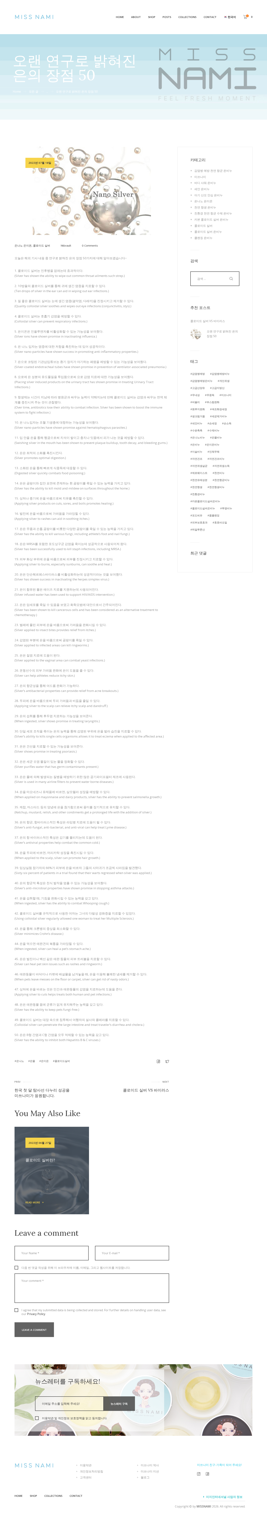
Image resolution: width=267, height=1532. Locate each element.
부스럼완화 (213, 402)
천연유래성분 (199, 480)
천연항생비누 (216, 487)
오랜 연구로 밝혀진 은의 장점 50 (222, 333)
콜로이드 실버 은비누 (208, 232)
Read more (32, 1202)
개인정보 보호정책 (70, 1418)
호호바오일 (220, 522)
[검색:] (214, 278)
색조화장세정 (219, 409)
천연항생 (197, 487)
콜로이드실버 (62, 1061)
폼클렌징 (214, 515)
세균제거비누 (219, 416)
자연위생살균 (199, 466)
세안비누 (197, 423)
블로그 (145, 1477)
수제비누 (214, 430)
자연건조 (197, 458)
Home (17, 91)
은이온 (45, 1061)
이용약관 (86, 1465)
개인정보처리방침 (91, 1471)
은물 (32, 1061)
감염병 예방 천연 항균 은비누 (213, 171)
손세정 (213, 423)
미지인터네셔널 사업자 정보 (224, 1497)
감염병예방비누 (221, 373)
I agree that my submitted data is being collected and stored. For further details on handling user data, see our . (93, 1312)
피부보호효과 (199, 522)
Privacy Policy (36, 1314)
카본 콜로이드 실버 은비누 (211, 220)
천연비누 (219, 473)
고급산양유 (198, 388)
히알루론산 (198, 529)
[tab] (223, 1497)
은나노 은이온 (23, 245)
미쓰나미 (200, 177)
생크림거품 (198, 416)
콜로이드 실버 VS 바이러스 (207, 321)
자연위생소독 (222, 466)
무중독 (210, 395)
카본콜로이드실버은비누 (206, 501)
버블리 (196, 402)
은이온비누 (213, 444)
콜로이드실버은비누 (203, 508)
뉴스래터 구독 (119, 1403)
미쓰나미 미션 (150, 1471)
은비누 (196, 444)
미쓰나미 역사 (150, 1465)
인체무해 (214, 451)
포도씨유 (197, 515)
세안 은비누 (202, 189)
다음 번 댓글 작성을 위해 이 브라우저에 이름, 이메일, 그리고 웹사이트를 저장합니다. (75, 1268)
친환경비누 (198, 494)
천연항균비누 (222, 480)
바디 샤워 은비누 (205, 183)
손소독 (227, 423)
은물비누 (217, 437)
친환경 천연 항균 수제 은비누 (213, 213)
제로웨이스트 (199, 473)
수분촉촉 (197, 430)
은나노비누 (198, 437)
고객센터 (86, 1477)
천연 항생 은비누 (205, 207)
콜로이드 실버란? (40, 1160)
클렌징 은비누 (203, 238)
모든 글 (33, 91)
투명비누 (227, 508)
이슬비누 (197, 451)
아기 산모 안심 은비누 (208, 195)
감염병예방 (198, 373)
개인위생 (224, 381)
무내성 (196, 395)
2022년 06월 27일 (40, 1143)
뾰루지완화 (198, 409)
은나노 (20, 1061)
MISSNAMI (204, 1506)
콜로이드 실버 (41, 245)
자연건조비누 (216, 458)
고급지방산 (218, 388)
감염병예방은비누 (202, 381)
